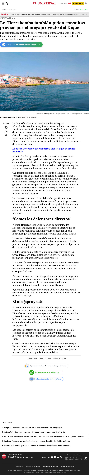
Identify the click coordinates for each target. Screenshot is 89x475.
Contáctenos (19, 466)
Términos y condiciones (50, 466)
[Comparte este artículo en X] (6, 134)
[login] (86, 3)
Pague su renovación (67, 466)
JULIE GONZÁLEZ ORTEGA (10, 117)
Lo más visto (7, 422)
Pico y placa (63, 3)
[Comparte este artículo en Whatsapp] (6, 130)
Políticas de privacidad (33, 466)
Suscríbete (79, 3)
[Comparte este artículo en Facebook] (6, 127)
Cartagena (7, 18)
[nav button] (3, 3)
